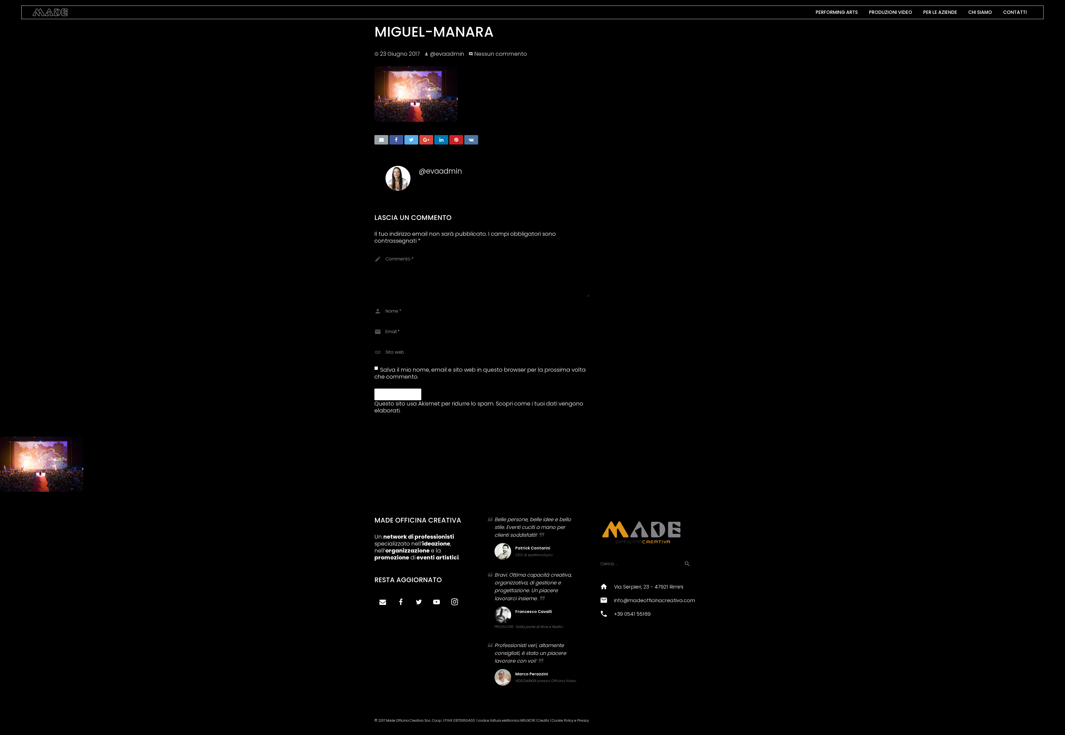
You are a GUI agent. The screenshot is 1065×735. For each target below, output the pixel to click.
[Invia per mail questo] (381, 140)
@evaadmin (447, 54)
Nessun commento (500, 54)
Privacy (583, 720)
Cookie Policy (563, 720)
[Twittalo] (411, 140)
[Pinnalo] (456, 140)
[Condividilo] (396, 140)
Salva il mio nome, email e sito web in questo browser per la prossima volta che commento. (480, 373)
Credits (543, 720)
